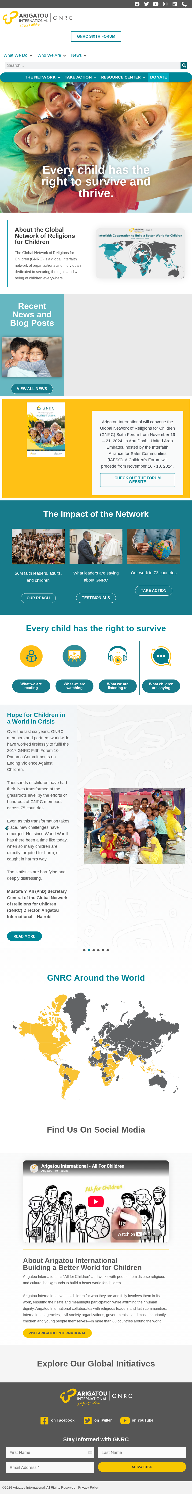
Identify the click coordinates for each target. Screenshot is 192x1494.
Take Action (78, 77)
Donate (158, 77)
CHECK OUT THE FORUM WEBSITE (137, 480)
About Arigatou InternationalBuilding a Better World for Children (82, 1264)
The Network (40, 77)
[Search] (184, 65)
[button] (18, 55)
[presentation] (84, 950)
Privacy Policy (88, 1487)
